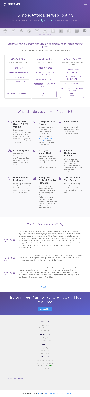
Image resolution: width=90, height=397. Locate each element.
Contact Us (45, 368)
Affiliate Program (45, 353)
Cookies (69, 393)
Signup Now (45, 309)
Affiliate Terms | (56, 393)
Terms (39, 393)
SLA (63, 393)
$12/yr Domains (45, 330)
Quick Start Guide (45, 340)
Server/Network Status (45, 360)
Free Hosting (45, 325)
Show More (45, 287)
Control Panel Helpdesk (45, 363)
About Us (45, 348)
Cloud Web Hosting (45, 328)
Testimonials (45, 350)
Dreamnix (13, 3)
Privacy (46, 393)
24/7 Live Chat (45, 366)
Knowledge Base (45, 338)
